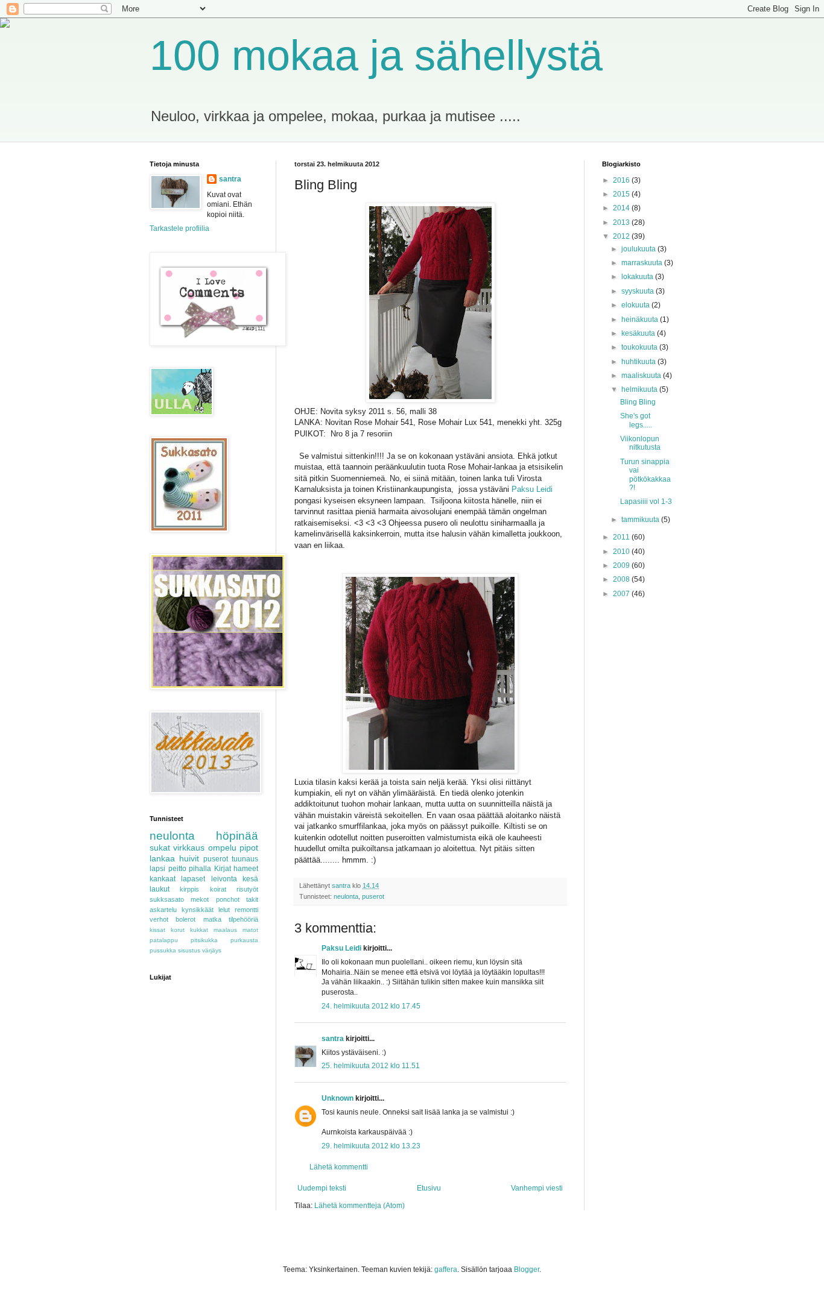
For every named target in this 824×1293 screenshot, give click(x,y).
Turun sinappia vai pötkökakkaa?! (645, 475)
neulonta (346, 896)
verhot (159, 919)
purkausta (244, 940)
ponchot (227, 899)
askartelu (163, 909)
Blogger (526, 1269)
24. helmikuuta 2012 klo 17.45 (371, 1006)
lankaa (162, 858)
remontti (246, 909)
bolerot (185, 919)
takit (252, 899)
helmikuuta (640, 389)
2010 (622, 551)
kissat (157, 929)
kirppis (189, 889)
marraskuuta (642, 263)
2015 (622, 194)
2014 (622, 208)
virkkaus (188, 847)
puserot (373, 896)
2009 (622, 565)
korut (178, 929)
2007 (622, 594)
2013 (622, 222)
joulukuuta (639, 249)
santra (333, 1038)
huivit (189, 858)
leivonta (224, 879)
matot (250, 929)
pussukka (163, 950)
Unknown (337, 1098)
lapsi (157, 868)
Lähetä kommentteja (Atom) (359, 1205)
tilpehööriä (243, 919)
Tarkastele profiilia (179, 228)
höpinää (237, 835)
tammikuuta (641, 519)
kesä (250, 879)
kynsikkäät (198, 909)
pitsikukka (204, 940)
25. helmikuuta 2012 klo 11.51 (371, 1066)
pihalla (200, 868)
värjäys (211, 950)
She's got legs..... (636, 420)
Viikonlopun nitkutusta (640, 443)
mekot (200, 899)
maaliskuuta (642, 375)
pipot (248, 847)
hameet (245, 868)
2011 (622, 537)
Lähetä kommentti (338, 1167)
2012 (622, 236)
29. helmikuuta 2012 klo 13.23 (371, 1146)
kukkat (199, 929)
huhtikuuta (639, 361)
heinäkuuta (640, 319)
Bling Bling (638, 402)
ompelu (222, 847)
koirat (218, 889)
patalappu (164, 940)
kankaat (163, 879)
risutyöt (247, 889)
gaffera (445, 1269)
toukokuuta (640, 347)
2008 (622, 579)
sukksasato (167, 899)
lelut (224, 909)
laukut (160, 889)
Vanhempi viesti (537, 1188)
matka (212, 919)
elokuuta (636, 305)
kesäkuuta (639, 333)
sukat (160, 847)
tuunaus (245, 859)
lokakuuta (638, 276)
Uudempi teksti (321, 1188)
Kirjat (222, 868)
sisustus (189, 950)
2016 (622, 180)
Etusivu (429, 1188)
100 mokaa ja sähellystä (376, 55)
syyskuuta (638, 291)
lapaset (193, 879)
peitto (177, 868)
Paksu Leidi (532, 489)
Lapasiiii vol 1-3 (646, 501)
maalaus (225, 929)
